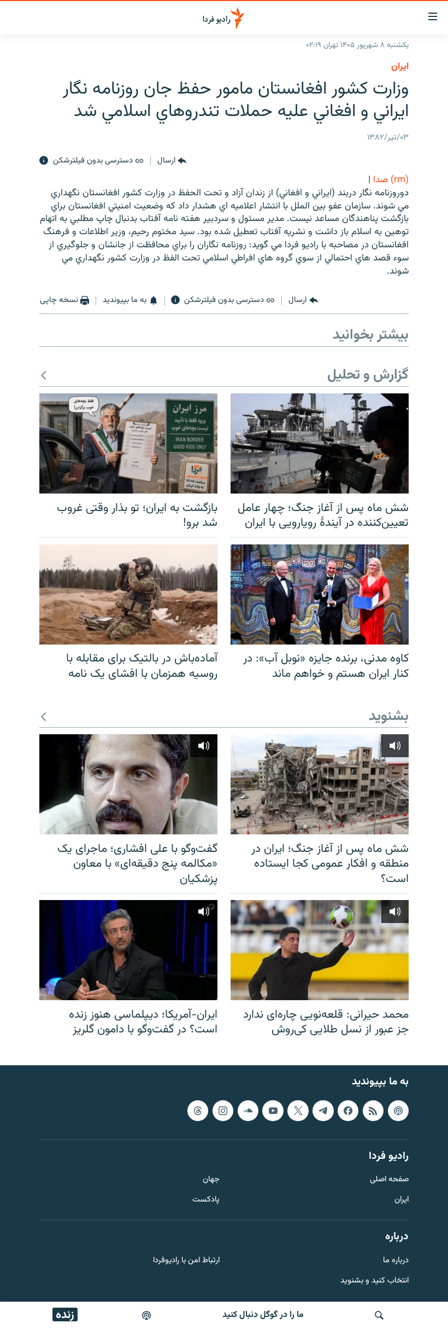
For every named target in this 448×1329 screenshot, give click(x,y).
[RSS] (373, 1110)
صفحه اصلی (389, 1180)
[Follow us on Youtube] (272, 1110)
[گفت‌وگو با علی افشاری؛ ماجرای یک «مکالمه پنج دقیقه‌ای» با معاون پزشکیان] (128, 784)
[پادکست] (146, 1315)
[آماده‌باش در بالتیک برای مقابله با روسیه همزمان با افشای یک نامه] (128, 594)
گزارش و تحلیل (368, 375)
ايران (400, 67)
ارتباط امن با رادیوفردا (186, 1260)
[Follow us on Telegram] (323, 1110)
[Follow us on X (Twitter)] (297, 1110)
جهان (211, 1180)
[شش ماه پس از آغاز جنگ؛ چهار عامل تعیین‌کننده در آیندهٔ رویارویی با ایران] (320, 443)
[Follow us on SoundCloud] (248, 1110)
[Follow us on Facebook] (348, 1110)
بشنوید (389, 717)
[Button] (171, 160)
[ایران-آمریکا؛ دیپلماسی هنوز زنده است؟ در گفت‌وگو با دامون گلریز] (128, 950)
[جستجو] (379, 1315)
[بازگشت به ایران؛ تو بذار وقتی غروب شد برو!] (128, 443)
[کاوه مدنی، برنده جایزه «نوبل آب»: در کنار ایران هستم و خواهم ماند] (320, 594)
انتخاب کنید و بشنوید (374, 1280)
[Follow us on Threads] (197, 1110)
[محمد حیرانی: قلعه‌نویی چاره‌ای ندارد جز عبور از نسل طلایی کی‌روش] (320, 950)
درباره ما (396, 1260)
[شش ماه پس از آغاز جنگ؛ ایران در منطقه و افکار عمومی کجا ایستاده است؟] (320, 784)
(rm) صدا (391, 180)
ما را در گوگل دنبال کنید (263, 1315)
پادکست (206, 1200)
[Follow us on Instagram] (223, 1110)
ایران (401, 1200)
